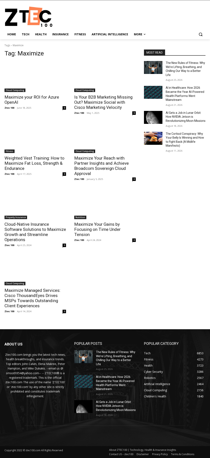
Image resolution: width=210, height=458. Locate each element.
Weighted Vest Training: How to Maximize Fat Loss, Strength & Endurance (34, 163)
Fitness (9, 151)
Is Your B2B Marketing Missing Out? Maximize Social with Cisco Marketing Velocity (103, 102)
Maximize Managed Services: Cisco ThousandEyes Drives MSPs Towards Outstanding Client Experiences (32, 298)
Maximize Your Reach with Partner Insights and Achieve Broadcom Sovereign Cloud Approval (101, 166)
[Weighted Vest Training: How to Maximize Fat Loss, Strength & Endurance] (35, 137)
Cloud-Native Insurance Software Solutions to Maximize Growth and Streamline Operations (35, 232)
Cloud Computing (15, 90)
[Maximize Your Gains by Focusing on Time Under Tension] (105, 203)
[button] (200, 34)
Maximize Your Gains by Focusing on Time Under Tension (97, 229)
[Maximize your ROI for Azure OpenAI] (35, 76)
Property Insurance (16, 217)
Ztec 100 (9, 107)
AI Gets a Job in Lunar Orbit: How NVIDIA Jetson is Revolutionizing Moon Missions (185, 116)
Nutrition (80, 217)
